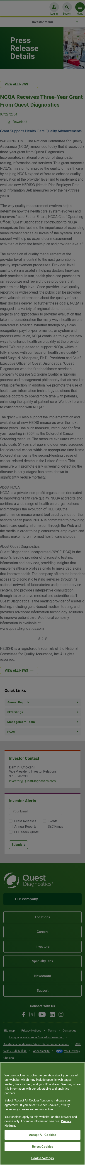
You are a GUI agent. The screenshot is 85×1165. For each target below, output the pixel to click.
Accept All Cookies (42, 1135)
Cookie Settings (42, 1158)
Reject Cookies (42, 1146)
